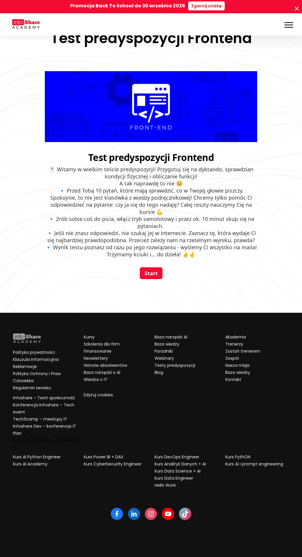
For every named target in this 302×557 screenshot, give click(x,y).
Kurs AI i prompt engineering (254, 464)
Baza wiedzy (167, 344)
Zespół (232, 358)
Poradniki (164, 351)
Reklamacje (25, 366)
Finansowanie (97, 351)
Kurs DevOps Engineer (177, 457)
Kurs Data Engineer (174, 478)
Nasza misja (237, 365)
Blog (159, 372)
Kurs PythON (237, 457)
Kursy (89, 337)
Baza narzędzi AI (171, 337)
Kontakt (233, 379)
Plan (17, 433)
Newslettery (96, 358)
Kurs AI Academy (30, 464)
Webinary (164, 358)
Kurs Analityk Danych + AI (180, 464)
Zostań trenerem (242, 351)
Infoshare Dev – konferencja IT (44, 426)
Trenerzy (234, 344)
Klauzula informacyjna (36, 359)
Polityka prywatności (34, 352)
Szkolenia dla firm (102, 344)
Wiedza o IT (95, 379)
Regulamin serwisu (32, 388)
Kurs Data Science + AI (178, 471)
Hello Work (165, 485)
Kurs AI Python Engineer (37, 457)
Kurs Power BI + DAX (104, 457)
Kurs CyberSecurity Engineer (113, 464)
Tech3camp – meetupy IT (40, 419)
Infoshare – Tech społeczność (44, 398)
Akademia (235, 337)
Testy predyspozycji (175, 365)
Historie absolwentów (105, 365)
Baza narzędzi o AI (102, 372)
